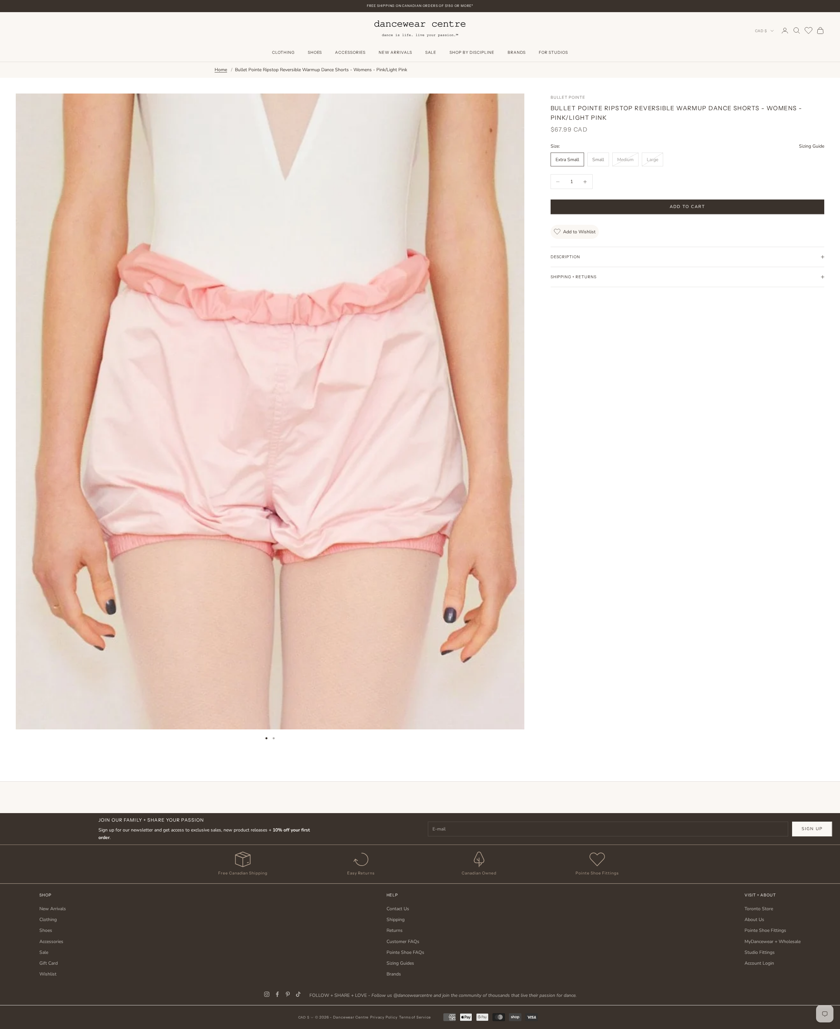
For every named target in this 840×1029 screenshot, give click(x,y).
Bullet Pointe (568, 97)
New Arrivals (395, 52)
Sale (431, 52)
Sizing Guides (400, 963)
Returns (395, 930)
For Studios (553, 52)
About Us (754, 919)
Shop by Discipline (472, 52)
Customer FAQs (403, 941)
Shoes (315, 52)
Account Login (759, 963)
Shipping (396, 919)
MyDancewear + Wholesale (773, 941)
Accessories (350, 52)
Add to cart (687, 207)
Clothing (283, 52)
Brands (517, 52)
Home (221, 70)
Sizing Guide (811, 146)
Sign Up (812, 829)
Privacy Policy (383, 1017)
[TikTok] (298, 994)
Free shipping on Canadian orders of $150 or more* (420, 6)
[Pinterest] (287, 994)
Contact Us (398, 909)
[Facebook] (277, 994)
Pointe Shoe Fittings (765, 930)
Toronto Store (759, 909)
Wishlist (47, 974)
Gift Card (48, 963)
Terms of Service (415, 1017)
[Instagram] (266, 994)
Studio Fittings (760, 952)
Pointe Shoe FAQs (405, 952)
